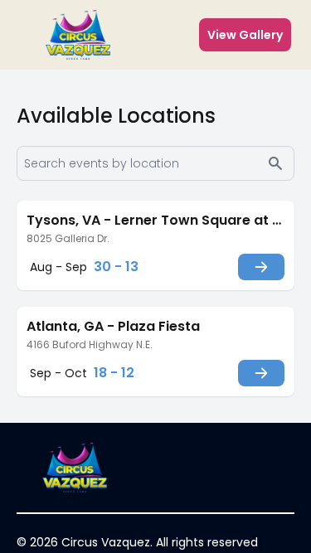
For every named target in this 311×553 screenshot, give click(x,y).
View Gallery (245, 35)
